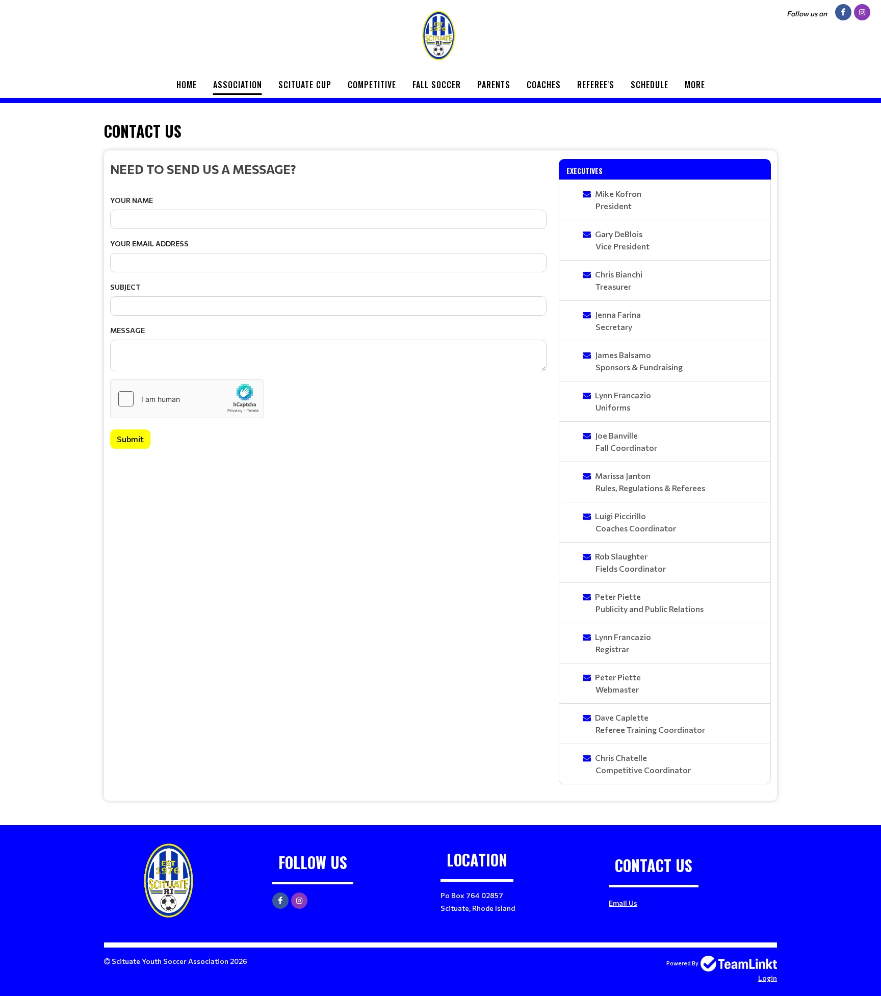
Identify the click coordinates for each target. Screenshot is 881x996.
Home (186, 85)
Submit (130, 439)
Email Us (623, 903)
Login (767, 978)
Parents (493, 85)
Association (237, 85)
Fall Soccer (436, 85)
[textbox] (328, 168)
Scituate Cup (304, 85)
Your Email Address (149, 243)
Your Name (131, 200)
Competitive (372, 85)
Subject (125, 287)
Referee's (595, 85)
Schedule (649, 85)
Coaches (544, 85)
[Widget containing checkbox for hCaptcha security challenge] (187, 398)
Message (127, 330)
